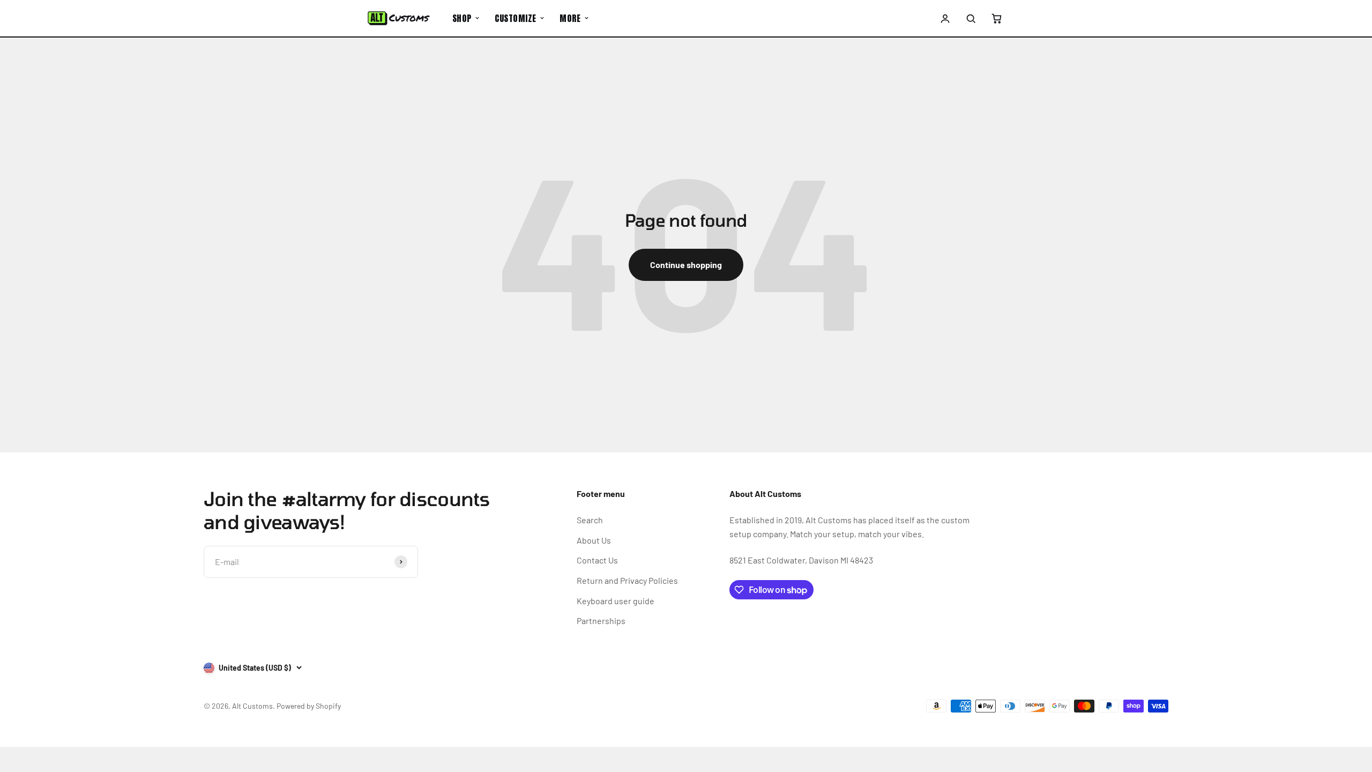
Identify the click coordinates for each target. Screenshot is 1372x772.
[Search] (970, 18)
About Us (594, 540)
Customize (515, 18)
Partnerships (601, 620)
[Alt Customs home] (398, 18)
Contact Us (597, 560)
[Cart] (996, 18)
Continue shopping (686, 264)
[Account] (945, 18)
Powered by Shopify (309, 705)
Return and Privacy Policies (627, 580)
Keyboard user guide (615, 601)
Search (590, 520)
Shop (462, 18)
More (570, 18)
